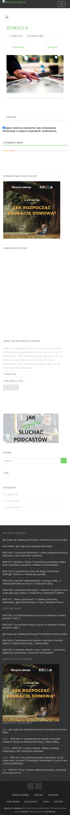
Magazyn (53, 795)
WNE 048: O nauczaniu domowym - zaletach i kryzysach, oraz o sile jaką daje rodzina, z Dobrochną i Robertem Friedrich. (34, 591)
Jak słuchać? (31, 801)
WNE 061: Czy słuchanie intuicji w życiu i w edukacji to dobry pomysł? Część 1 (34, 626)
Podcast (38, 795)
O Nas (46, 801)
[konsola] (35, 74)
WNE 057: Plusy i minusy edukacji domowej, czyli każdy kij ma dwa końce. (34, 771)
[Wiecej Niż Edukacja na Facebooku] (30, 786)
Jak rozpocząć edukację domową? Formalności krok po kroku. (35, 539)
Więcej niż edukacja (13, 808)
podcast (11, 500)
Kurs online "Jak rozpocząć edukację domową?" (27, 546)
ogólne (10, 494)
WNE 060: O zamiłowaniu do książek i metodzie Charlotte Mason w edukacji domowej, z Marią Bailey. (32, 642)
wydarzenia (13, 507)
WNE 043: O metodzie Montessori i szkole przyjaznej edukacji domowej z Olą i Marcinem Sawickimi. (35, 554)
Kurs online (13, 801)
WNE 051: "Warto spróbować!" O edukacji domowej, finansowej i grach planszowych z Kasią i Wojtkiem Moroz (32, 601)
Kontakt (58, 801)
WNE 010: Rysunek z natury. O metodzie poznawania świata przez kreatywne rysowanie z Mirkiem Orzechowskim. (34, 563)
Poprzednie (18, 47)
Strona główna (20, 795)
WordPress (50, 811)
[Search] (64, 460)
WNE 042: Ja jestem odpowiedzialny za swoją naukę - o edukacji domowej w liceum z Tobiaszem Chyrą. (31, 582)
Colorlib (24, 811)
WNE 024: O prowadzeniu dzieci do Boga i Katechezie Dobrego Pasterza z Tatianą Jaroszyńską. (30, 573)
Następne (52, 47)
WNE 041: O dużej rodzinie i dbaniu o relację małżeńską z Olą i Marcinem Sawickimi (30, 750)
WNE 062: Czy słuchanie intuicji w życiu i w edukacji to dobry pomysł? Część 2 (34, 617)
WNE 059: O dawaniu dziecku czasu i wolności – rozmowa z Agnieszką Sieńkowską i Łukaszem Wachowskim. (33, 651)
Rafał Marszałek (36, 35)
